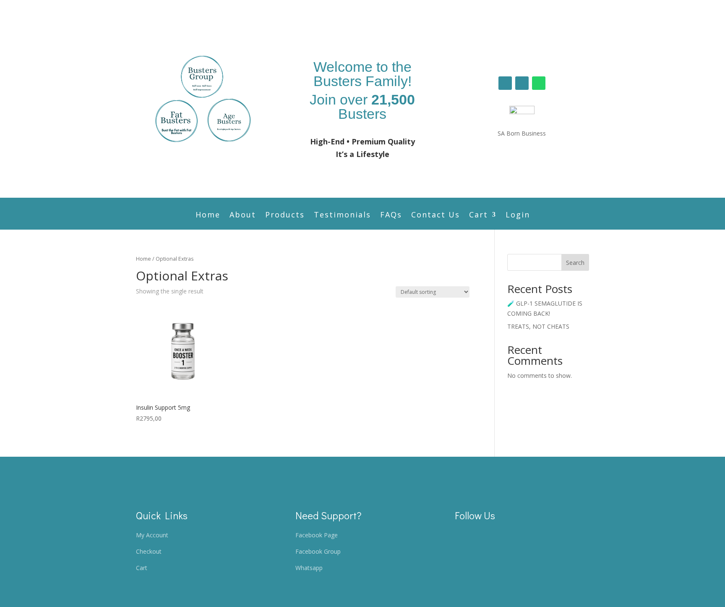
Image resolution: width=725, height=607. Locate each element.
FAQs (391, 216)
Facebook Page (316, 535)
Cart (478, 216)
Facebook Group (318, 551)
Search (575, 263)
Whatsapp (309, 568)
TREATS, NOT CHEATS (538, 326)
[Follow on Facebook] (505, 83)
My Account (152, 535)
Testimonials (342, 216)
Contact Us (435, 216)
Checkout (149, 551)
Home (208, 216)
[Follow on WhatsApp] (538, 83)
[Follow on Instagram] (522, 83)
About (242, 216)
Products (285, 216)
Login (518, 216)
